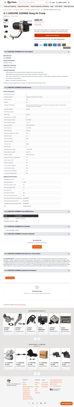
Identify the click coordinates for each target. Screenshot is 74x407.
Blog (36, 384)
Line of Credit (26, 388)
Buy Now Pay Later (27, 396)
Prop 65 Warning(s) (21, 304)
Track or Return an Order (56, 380)
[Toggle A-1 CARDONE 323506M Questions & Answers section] (68, 270)
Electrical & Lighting (10, 6)
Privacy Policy (45, 384)
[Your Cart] (69, 2)
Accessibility (45, 386)
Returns (25, 384)
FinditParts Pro (26, 390)
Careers (37, 386)
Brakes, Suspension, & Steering (40, 6)
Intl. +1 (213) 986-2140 (55, 386)
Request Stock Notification (52, 35)
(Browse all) (37, 346)
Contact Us (37, 392)
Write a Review (15, 16)
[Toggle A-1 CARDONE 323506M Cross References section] (68, 211)
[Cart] (69, 2)
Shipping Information (28, 386)
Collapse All (67, 47)
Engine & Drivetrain (23, 6)
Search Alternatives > (59, 39)
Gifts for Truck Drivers (28, 398)
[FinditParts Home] (12, 2)
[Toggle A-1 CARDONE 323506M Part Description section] (68, 51)
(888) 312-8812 (53, 384)
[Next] (38, 338)
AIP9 (17, 221)
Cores (24, 382)
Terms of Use (45, 382)
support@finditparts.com (56, 382)
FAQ (36, 388)
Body (51, 6)
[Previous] (35, 338)
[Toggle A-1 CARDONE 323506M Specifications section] (68, 87)
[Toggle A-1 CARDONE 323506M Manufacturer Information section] (68, 253)
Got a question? (66, 403)
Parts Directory (26, 394)
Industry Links (26, 392)
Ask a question (10, 278)
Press (36, 390)
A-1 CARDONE (7, 58)
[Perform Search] (46, 2)
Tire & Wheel (58, 6)
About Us (37, 382)
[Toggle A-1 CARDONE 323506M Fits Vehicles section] (68, 226)
